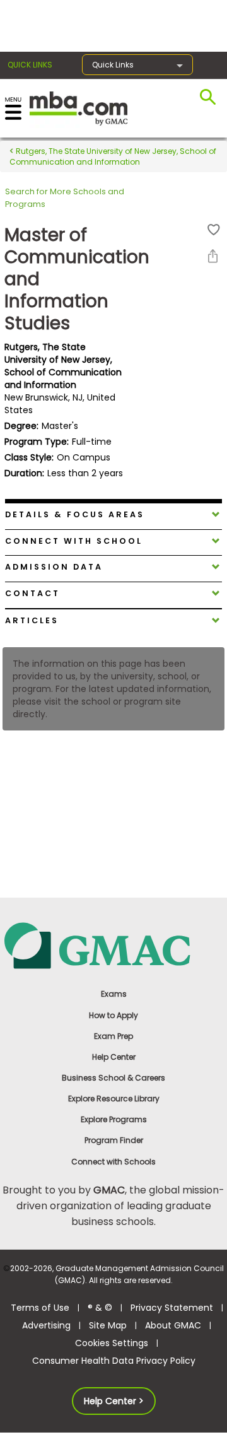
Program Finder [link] (113, 1140)
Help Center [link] (114, 1057)
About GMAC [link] (173, 1325)
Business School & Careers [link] (113, 1077)
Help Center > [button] (114, 1401)
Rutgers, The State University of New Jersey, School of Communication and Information (112, 156)
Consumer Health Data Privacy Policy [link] (113, 1360)
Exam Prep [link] (113, 1036)
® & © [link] (100, 1307)
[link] (113, 944)
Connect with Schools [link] (113, 1161)
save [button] (213, 230)
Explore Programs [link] (114, 1119)
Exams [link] (114, 993)
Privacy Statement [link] (172, 1307)
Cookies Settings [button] (111, 1343)
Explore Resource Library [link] (114, 1098)
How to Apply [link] (113, 1015)
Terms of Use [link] (40, 1307)
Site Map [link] (108, 1325)
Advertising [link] (46, 1325)
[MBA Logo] (78, 107)
